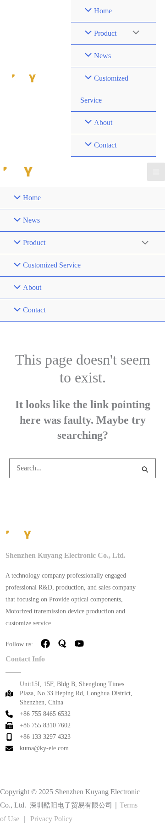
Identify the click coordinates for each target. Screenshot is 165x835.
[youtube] (79, 643)
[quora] (62, 643)
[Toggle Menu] (134, 33)
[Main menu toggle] (156, 171)
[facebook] (45, 643)
